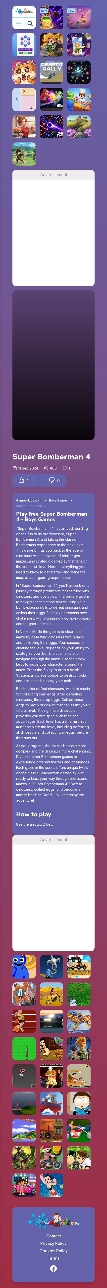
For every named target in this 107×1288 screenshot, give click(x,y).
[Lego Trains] (24, 1048)
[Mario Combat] (24, 1076)
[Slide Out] (51, 99)
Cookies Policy (54, 1250)
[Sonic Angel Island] (79, 994)
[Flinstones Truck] (51, 1048)
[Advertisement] (53, 233)
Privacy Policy (53, 1243)
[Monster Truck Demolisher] (51, 1130)
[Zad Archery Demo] (24, 154)
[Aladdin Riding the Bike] (51, 994)
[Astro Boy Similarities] (51, 1185)
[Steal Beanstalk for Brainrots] (51, 45)
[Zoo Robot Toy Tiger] (79, 1021)
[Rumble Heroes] (79, 45)
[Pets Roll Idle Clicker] (24, 72)
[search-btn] (30, 23)
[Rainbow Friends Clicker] (24, 966)
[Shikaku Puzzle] (24, 99)
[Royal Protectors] (24, 1157)
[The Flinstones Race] (79, 1076)
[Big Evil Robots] (24, 994)
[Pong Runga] (51, 126)
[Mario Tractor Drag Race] (79, 966)
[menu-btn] (18, 23)
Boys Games (58, 500)
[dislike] (52, 480)
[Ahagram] (24, 45)
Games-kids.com (29, 500)
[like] (21, 480)
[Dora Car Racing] (24, 1185)
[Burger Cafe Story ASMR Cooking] (24, 126)
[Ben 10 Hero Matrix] (79, 1157)
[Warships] (51, 1103)
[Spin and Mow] (79, 126)
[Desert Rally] (51, 72)
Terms (53, 1258)
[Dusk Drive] (51, 1021)
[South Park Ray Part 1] (79, 1103)
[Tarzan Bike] (79, 1130)
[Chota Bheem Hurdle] (24, 1021)
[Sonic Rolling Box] (24, 1130)
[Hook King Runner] (51, 966)
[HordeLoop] (79, 72)
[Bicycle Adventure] (51, 1157)
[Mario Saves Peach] (24, 1103)
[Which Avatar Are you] (51, 1076)
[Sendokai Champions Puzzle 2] (79, 1048)
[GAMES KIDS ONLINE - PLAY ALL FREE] (24, 11)
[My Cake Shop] (79, 99)
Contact (53, 1235)
